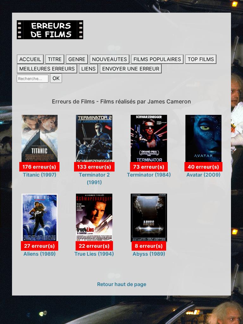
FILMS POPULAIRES (157, 59)
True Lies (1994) (94, 254)
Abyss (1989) (149, 254)
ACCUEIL (30, 59)
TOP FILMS (201, 59)
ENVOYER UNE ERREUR (130, 68)
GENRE (76, 59)
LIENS (88, 68)
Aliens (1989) (39, 254)
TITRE (55, 59)
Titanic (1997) (39, 174)
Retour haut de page (121, 284)
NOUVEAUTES (109, 59)
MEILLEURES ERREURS (47, 68)
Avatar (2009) (203, 174)
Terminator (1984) (149, 174)
